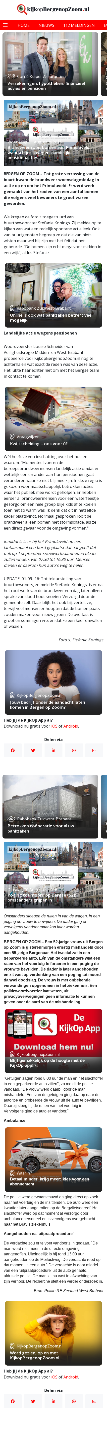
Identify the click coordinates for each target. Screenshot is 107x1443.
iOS (54, 726)
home (24, 25)
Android (70, 726)
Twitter (33, 750)
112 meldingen (79, 25)
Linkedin (53, 750)
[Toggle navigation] (5, 25)
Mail (94, 750)
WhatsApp (74, 750)
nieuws (46, 25)
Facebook (13, 750)
